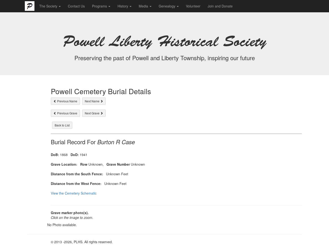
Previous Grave (66, 113)
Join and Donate (220, 6)
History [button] (123, 6)
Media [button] (144, 6)
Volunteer (193, 6)
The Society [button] (48, 6)
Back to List (62, 125)
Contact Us (76, 6)
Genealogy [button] (167, 6)
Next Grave (92, 113)
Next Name (92, 101)
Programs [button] (100, 6)
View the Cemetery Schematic (74, 193)
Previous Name (66, 101)
